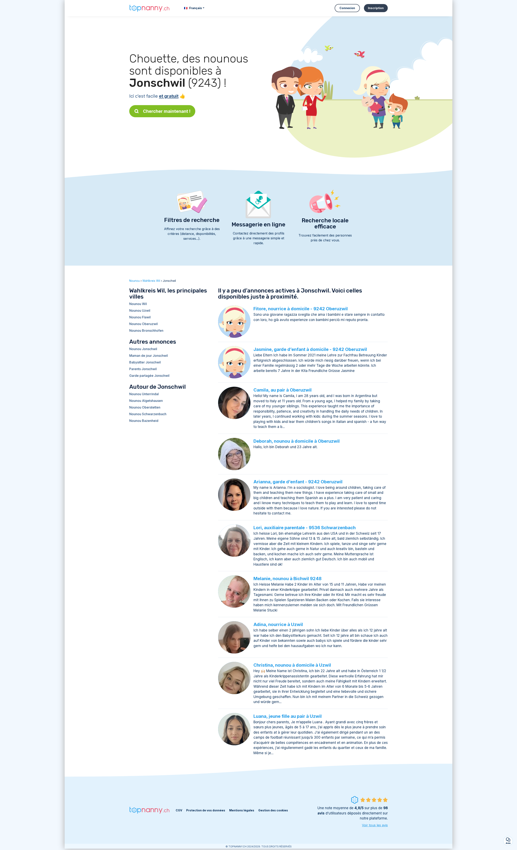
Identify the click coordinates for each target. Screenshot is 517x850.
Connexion (347, 8)
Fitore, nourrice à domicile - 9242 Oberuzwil (300, 308)
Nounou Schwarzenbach (147, 414)
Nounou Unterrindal (144, 394)
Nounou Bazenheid (143, 421)
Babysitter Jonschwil (145, 362)
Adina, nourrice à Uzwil (278, 624)
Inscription (376, 8)
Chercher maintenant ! (166, 111)
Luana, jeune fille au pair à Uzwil (287, 716)
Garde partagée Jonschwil (149, 376)
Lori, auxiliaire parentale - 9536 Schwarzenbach (304, 527)
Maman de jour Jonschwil (148, 356)
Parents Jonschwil (143, 369)
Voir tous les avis (375, 825)
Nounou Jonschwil (143, 349)
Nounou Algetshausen (146, 401)
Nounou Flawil (140, 317)
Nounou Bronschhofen (146, 330)
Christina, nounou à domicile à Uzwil (292, 665)
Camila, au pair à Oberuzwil (282, 390)
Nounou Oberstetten (144, 407)
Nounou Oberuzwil (143, 324)
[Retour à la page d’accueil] (149, 8)
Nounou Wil (138, 304)
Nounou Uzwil (139, 310)
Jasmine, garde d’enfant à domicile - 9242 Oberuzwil (310, 349)
